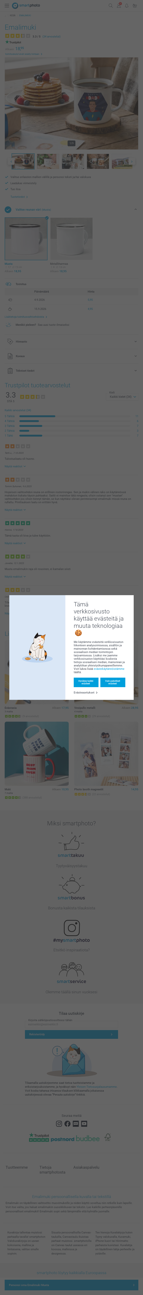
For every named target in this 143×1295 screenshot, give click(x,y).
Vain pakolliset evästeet (112, 682)
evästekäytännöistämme (109, 669)
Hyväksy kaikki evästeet (85, 682)
